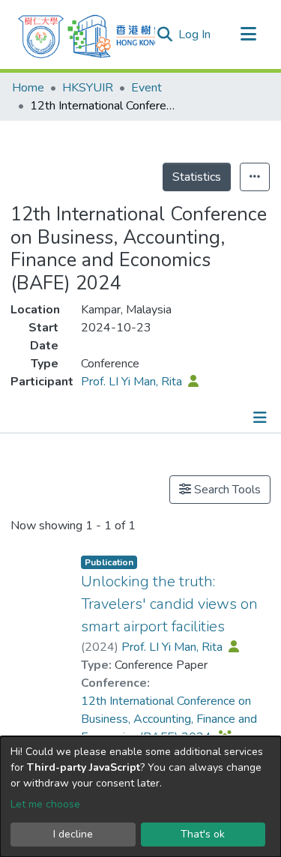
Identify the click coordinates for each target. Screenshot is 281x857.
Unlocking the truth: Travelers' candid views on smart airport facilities (169, 604)
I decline (73, 834)
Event (146, 87)
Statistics (196, 177)
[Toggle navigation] (248, 34)
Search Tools (226, 489)
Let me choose (45, 804)
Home (28, 87)
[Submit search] (164, 34)
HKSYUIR (87, 87)
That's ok (203, 834)
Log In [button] (195, 34)
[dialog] (140, 796)
